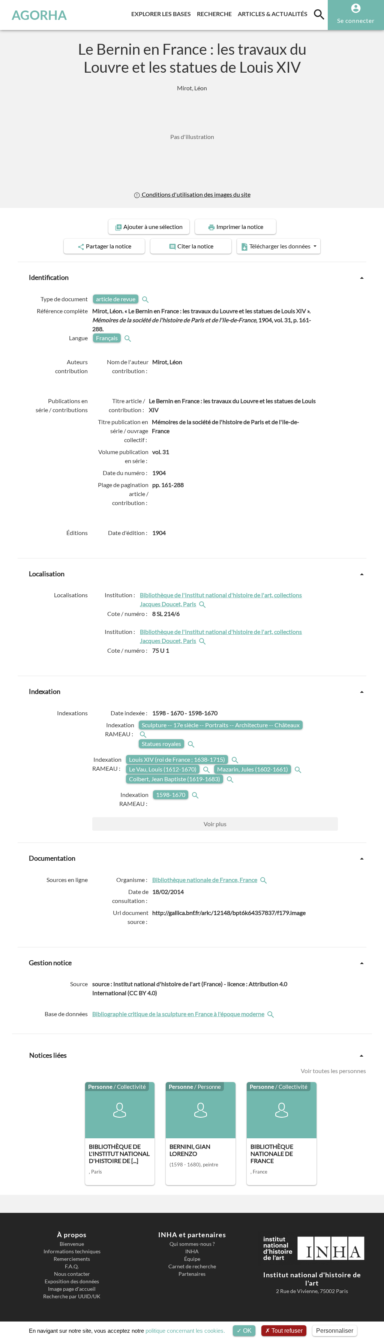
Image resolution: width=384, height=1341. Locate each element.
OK (247, 1331)
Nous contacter (72, 1274)
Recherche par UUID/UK (71, 1296)
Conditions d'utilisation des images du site (195, 194)
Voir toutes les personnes (333, 1070)
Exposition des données (72, 1281)
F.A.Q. (72, 1266)
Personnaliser (334, 1331)
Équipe (192, 1259)
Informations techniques (72, 1251)
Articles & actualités (274, 13)
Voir (215, 823)
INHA (192, 1251)
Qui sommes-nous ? (192, 1244)
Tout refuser (286, 1331)
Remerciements (72, 1259)
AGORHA (39, 14)
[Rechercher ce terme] (146, 299)
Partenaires (192, 1274)
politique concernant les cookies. (185, 1331)
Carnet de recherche (192, 1266)
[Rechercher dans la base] (272, 1014)
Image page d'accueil (72, 1289)
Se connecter (356, 20)
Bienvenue (72, 1244)
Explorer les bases (162, 13)
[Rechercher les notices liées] (203, 604)
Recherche (216, 13)
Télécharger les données (280, 246)
